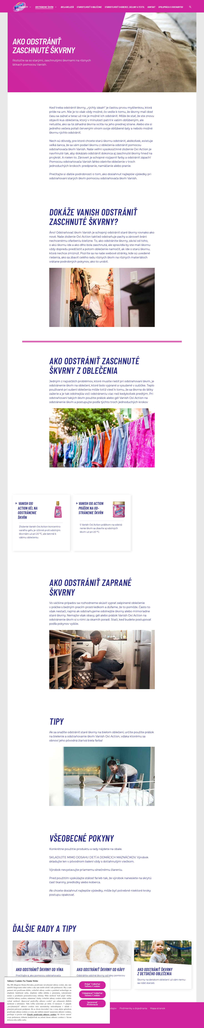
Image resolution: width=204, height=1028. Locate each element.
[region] (57, 1000)
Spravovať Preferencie (92, 1003)
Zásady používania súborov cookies (41, 1014)
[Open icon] (190, 7)
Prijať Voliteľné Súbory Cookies (92, 985)
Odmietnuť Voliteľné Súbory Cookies (92, 994)
